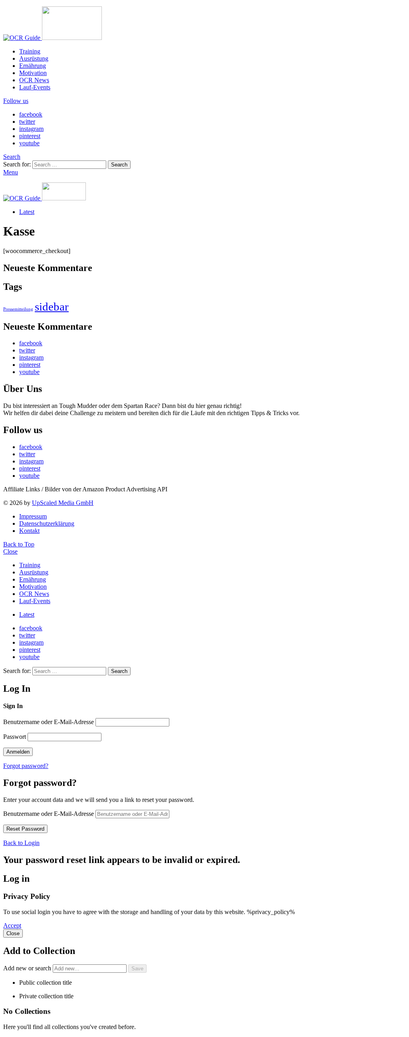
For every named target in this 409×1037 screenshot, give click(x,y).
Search (119, 165)
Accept (12, 925)
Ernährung (32, 65)
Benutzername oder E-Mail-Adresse (48, 721)
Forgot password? (25, 765)
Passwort (14, 736)
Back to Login (21, 842)
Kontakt (29, 530)
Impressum (33, 516)
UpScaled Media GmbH (62, 502)
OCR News (34, 80)
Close (10, 551)
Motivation (33, 72)
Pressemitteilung (18, 309)
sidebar (52, 306)
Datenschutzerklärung (46, 523)
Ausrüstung (33, 58)
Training (29, 51)
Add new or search (28, 968)
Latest (26, 211)
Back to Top (18, 544)
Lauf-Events (34, 87)
